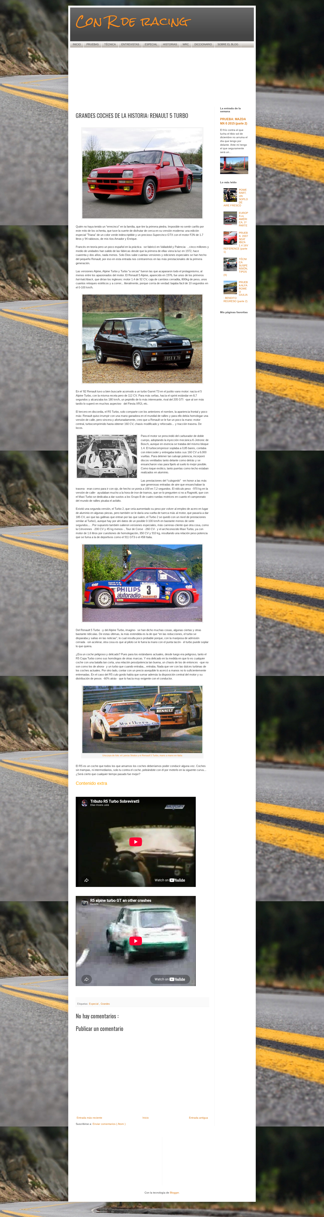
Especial (94, 1004)
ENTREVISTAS (130, 44)
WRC (186, 44)
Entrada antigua (198, 1117)
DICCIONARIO (203, 44)
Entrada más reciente (89, 1117)
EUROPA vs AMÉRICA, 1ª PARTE (243, 219)
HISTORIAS (170, 44)
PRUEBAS (92, 44)
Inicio (145, 1117)
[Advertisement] (167, 76)
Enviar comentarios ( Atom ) (109, 1123)
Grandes (105, 1004)
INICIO (77, 44)
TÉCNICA (110, 44)
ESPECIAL (151, 44)
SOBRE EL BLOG (228, 44)
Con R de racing (132, 21)
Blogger (174, 1192)
